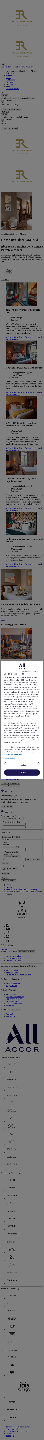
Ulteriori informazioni (13, 754)
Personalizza (22, 765)
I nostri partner (10, 758)
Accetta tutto (22, 772)
